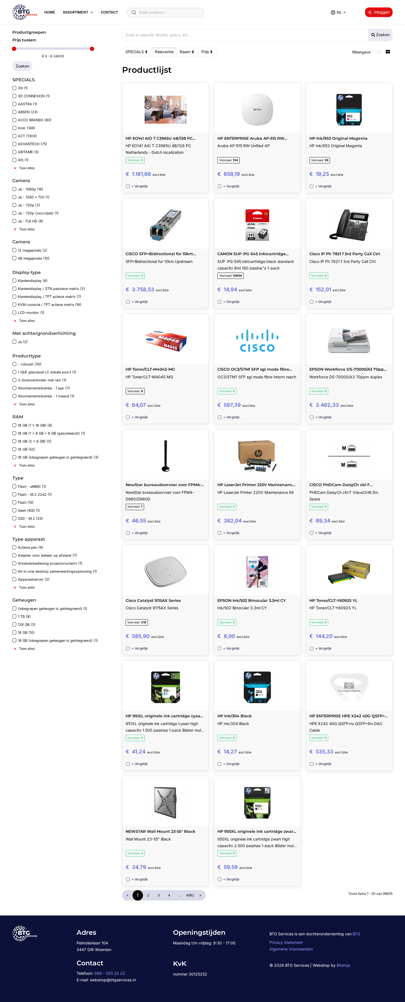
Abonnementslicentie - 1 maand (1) (46, 396)
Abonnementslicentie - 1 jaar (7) (44, 388)
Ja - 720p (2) (29, 205)
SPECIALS (134, 51)
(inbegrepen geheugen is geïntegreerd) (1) (52, 609)
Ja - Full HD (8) (30, 221)
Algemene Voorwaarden (291, 949)
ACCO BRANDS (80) (35, 120)
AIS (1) (23, 160)
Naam (185, 51)
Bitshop (343, 965)
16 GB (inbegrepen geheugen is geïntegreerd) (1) (58, 641)
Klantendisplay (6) (33, 281)
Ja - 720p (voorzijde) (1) (38, 213)
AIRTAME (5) (28, 152)
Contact (109, 12)
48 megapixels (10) (34, 258)
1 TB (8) (24, 617)
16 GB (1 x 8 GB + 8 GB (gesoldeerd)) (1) (51, 433)
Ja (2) (23, 342)
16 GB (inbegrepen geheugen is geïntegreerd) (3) (58, 457)
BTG (356, 933)
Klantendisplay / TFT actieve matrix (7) (49, 297)
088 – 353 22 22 (109, 973)
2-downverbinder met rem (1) (42, 380)
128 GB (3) (27, 625)
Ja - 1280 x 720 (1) (34, 197)
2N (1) (23, 88)
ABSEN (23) (28, 112)
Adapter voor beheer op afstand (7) (47, 555)
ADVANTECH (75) (32, 144)
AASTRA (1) (27, 104)
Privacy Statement (286, 942)
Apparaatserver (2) (34, 579)
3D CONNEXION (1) (34, 96)
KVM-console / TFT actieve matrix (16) (50, 305)
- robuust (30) (30, 364)
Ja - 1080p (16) (30, 189)
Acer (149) (26, 128)
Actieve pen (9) (30, 547)
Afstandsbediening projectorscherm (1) (50, 563)
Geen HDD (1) (29, 510)
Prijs (205, 51)
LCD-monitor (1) (31, 313)
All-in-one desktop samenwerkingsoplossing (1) (57, 571)
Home (49, 12)
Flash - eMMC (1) (32, 486)
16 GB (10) (26, 633)
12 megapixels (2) (32, 250)
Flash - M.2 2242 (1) (35, 494)
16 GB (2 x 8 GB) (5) (35, 441)
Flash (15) (26, 502)
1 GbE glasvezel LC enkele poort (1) (47, 372)
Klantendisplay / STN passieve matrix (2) (51, 289)
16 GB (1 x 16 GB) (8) (35, 425)
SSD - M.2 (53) (30, 518)
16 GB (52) (26, 449)
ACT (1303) (27, 136)
